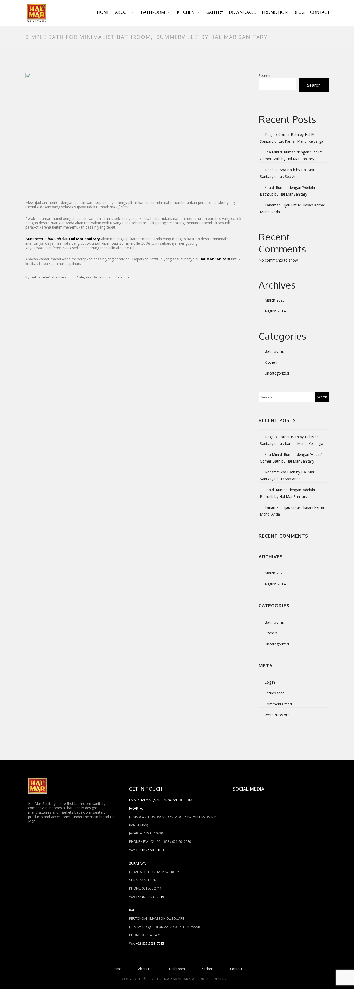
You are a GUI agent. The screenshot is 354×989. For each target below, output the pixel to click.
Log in (270, 682)
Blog (299, 12)
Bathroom (153, 12)
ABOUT (122, 12)
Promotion (275, 12)
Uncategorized (277, 373)
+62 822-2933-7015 (150, 896)
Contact (320, 12)
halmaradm (40, 277)
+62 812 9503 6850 (150, 849)
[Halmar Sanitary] (37, 13)
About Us (145, 968)
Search (264, 75)
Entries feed (275, 693)
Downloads (242, 12)
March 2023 (275, 300)
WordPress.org (277, 714)
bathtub (54, 238)
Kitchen (185, 12)
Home (103, 12)
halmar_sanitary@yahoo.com (166, 800)
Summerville (36, 238)
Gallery (214, 12)
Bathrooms (101, 277)
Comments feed (278, 703)
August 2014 (275, 311)
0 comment (124, 277)
